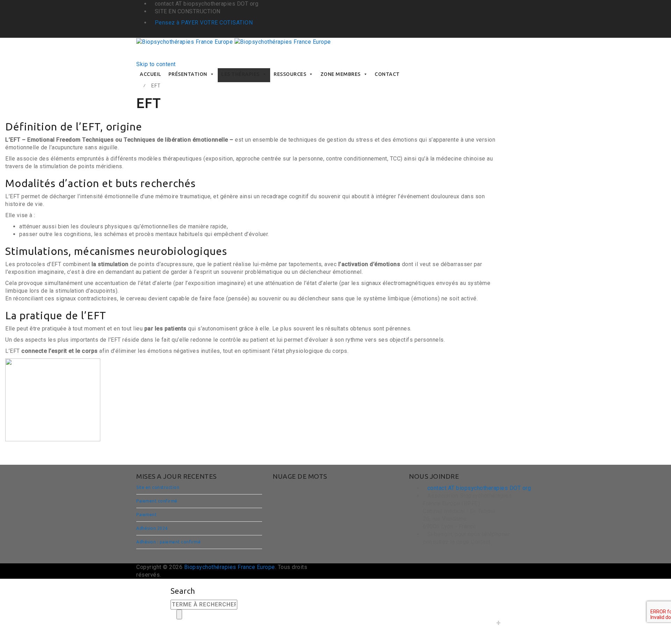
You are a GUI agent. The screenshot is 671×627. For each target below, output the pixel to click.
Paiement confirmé (157, 501)
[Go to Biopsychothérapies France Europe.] (138, 85)
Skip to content (156, 64)
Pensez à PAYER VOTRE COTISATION (204, 22)
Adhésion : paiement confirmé (168, 542)
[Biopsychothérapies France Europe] (233, 41)
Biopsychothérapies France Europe (229, 567)
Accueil (150, 74)
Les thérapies (240, 74)
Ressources (290, 74)
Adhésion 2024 (152, 528)
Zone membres (340, 74)
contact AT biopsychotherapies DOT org (479, 488)
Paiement (146, 514)
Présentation (187, 74)
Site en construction (157, 487)
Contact (387, 74)
